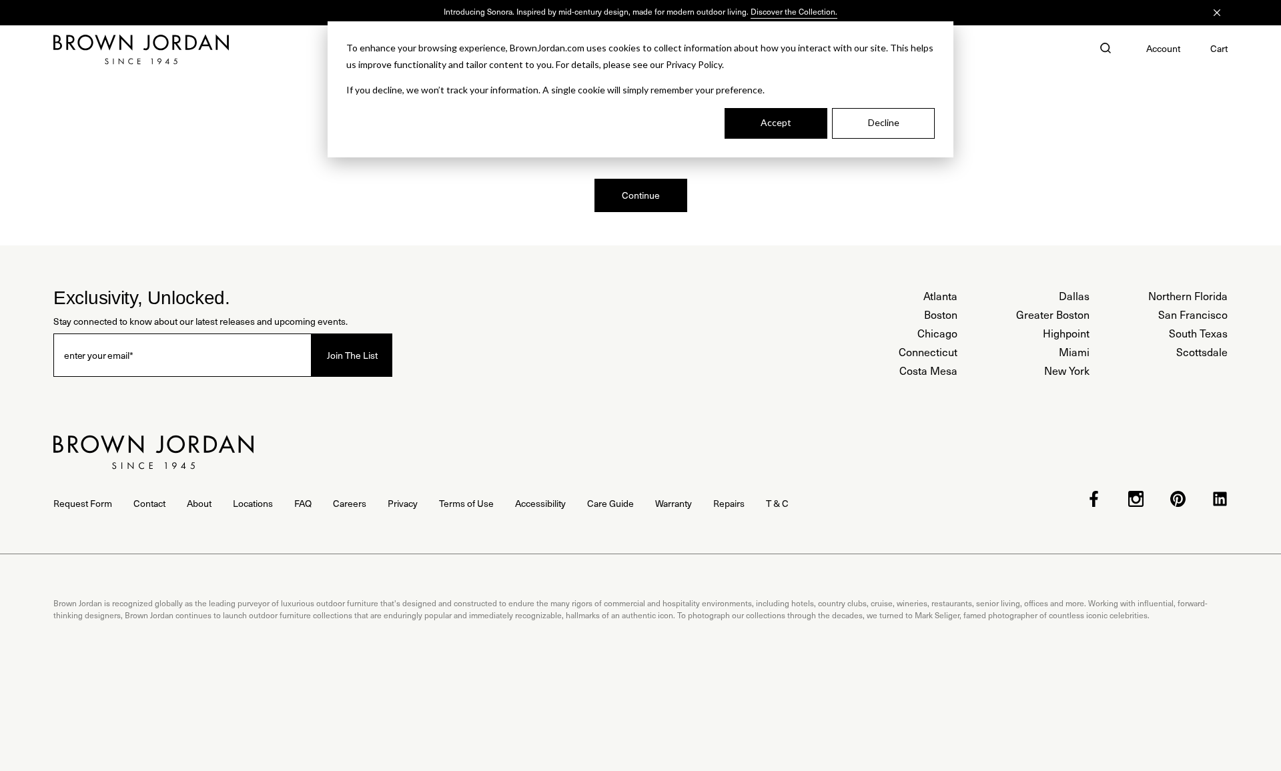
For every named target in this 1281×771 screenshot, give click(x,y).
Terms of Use (466, 503)
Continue (641, 195)
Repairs (729, 503)
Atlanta (940, 296)
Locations (253, 503)
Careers (349, 503)
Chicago (937, 333)
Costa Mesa (928, 370)
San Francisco (1193, 314)
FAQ (303, 503)
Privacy (403, 503)
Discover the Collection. (794, 11)
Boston (940, 314)
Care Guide (610, 503)
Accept (776, 122)
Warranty (673, 503)
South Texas (1198, 333)
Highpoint (1066, 333)
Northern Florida (1188, 296)
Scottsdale (1202, 352)
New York (1067, 370)
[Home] (141, 49)
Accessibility (540, 503)
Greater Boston (1053, 314)
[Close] (1217, 12)
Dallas (1074, 296)
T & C (777, 503)
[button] (1105, 49)
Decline (883, 122)
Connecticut (928, 352)
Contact (149, 503)
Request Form (82, 503)
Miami (1074, 352)
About (199, 503)
